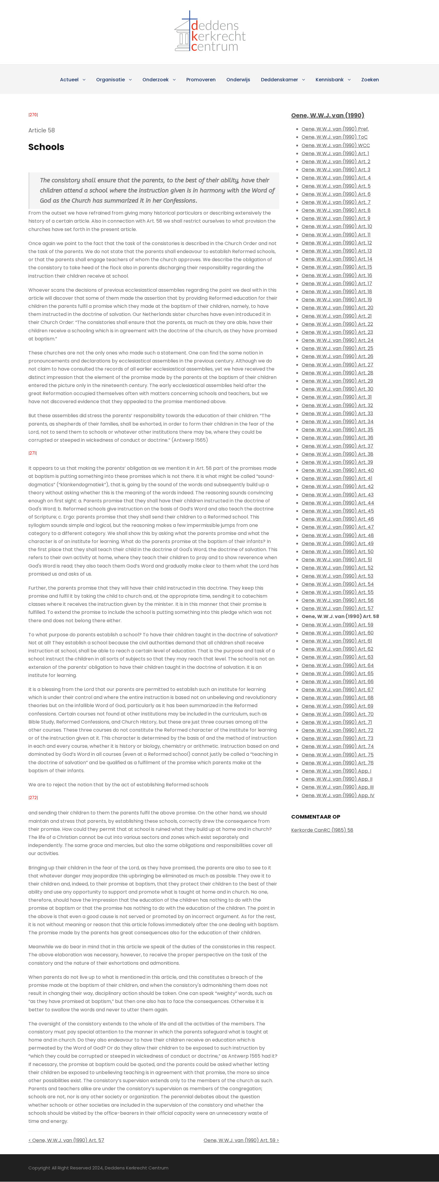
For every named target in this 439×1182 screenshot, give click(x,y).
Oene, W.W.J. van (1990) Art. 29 (337, 380)
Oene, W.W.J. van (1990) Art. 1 (335, 153)
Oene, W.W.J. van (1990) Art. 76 (338, 762)
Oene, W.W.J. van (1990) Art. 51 (337, 559)
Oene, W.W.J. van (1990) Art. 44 (338, 502)
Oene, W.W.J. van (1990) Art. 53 (337, 576)
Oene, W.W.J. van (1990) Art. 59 (337, 624)
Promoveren (201, 79)
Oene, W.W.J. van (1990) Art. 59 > (241, 1140)
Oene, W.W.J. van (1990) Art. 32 (337, 405)
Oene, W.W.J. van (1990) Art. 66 (338, 681)
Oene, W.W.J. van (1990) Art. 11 (336, 234)
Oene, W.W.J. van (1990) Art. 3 (336, 169)
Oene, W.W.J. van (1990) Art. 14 (337, 259)
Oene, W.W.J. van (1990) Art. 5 (336, 186)
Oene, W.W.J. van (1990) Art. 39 (337, 462)
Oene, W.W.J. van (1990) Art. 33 (337, 413)
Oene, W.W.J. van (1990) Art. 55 (338, 592)
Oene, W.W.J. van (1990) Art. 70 (338, 714)
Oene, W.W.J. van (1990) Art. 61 (337, 640)
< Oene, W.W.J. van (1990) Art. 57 (66, 1140)
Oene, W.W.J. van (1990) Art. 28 (337, 372)
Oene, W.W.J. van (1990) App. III (338, 787)
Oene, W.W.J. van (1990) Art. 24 (338, 340)
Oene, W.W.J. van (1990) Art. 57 (338, 608)
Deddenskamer (279, 79)
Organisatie (110, 79)
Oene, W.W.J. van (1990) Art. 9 (336, 218)
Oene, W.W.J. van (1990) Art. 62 (337, 649)
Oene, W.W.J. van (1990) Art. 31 (337, 397)
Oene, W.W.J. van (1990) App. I (336, 770)
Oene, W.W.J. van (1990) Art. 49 (338, 543)
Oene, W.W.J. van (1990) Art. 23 (337, 332)
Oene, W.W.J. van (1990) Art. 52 (337, 567)
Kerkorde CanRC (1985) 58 (322, 830)
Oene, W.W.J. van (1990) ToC (335, 137)
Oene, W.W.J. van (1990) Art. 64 (338, 665)
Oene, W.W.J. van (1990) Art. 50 (338, 551)
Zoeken (370, 79)
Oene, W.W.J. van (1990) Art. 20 (337, 307)
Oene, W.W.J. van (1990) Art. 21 (337, 316)
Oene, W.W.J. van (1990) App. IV (338, 795)
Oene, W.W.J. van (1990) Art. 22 (337, 324)
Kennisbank (330, 79)
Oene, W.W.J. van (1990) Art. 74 (338, 746)
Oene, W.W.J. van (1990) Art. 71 (337, 722)
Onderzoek (155, 79)
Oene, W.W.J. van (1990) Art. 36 (337, 437)
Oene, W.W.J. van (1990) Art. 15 (337, 267)
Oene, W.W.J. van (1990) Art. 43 (338, 494)
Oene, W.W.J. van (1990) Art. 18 (337, 291)
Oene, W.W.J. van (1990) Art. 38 (337, 454)
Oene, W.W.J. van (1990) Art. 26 (337, 356)
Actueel (69, 79)
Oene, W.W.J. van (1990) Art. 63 (337, 657)
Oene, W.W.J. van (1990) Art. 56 (338, 600)
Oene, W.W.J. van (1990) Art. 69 (337, 706)
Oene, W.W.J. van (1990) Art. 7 (336, 202)
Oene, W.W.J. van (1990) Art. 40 (338, 470)
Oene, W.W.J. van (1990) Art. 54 (338, 584)
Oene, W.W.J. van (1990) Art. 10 (337, 226)
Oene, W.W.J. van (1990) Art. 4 (336, 177)
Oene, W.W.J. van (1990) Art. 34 (338, 421)
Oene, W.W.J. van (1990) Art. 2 (336, 161)
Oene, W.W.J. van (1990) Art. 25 (337, 348)
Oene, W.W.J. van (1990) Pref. (335, 129)
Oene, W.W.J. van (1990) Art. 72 (337, 730)
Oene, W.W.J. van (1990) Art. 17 (337, 283)
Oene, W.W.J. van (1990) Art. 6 (336, 194)
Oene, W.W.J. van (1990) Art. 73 (337, 738)
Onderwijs (238, 79)
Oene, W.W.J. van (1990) (327, 115)
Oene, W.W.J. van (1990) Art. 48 (338, 535)
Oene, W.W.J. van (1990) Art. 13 (337, 250)
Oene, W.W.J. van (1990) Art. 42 (338, 486)
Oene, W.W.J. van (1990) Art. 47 (338, 527)
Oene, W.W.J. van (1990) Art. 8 (336, 210)
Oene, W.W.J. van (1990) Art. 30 (337, 389)
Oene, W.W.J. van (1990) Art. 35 (337, 429)
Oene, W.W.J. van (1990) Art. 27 (337, 364)
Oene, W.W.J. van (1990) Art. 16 (337, 275)
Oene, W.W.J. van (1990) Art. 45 (338, 510)
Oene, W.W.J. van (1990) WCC (336, 145)
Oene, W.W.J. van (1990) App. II (337, 779)
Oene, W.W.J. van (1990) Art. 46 (338, 519)
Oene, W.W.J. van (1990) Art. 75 (338, 754)
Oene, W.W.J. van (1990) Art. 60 (338, 632)
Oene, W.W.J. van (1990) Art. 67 (338, 689)
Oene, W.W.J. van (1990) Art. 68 (338, 697)
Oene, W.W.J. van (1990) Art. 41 (337, 478)
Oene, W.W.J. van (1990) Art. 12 (337, 242)
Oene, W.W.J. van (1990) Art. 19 (337, 299)
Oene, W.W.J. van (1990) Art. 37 (337, 446)
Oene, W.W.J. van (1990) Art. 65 (338, 673)
